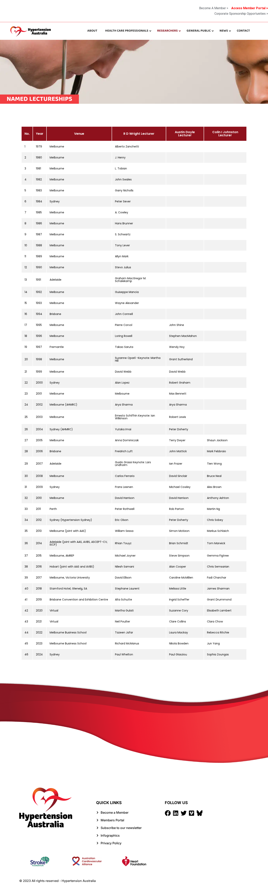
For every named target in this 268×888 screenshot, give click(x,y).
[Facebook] (168, 813)
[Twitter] (184, 813)
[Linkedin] (176, 813)
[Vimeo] (191, 813)
